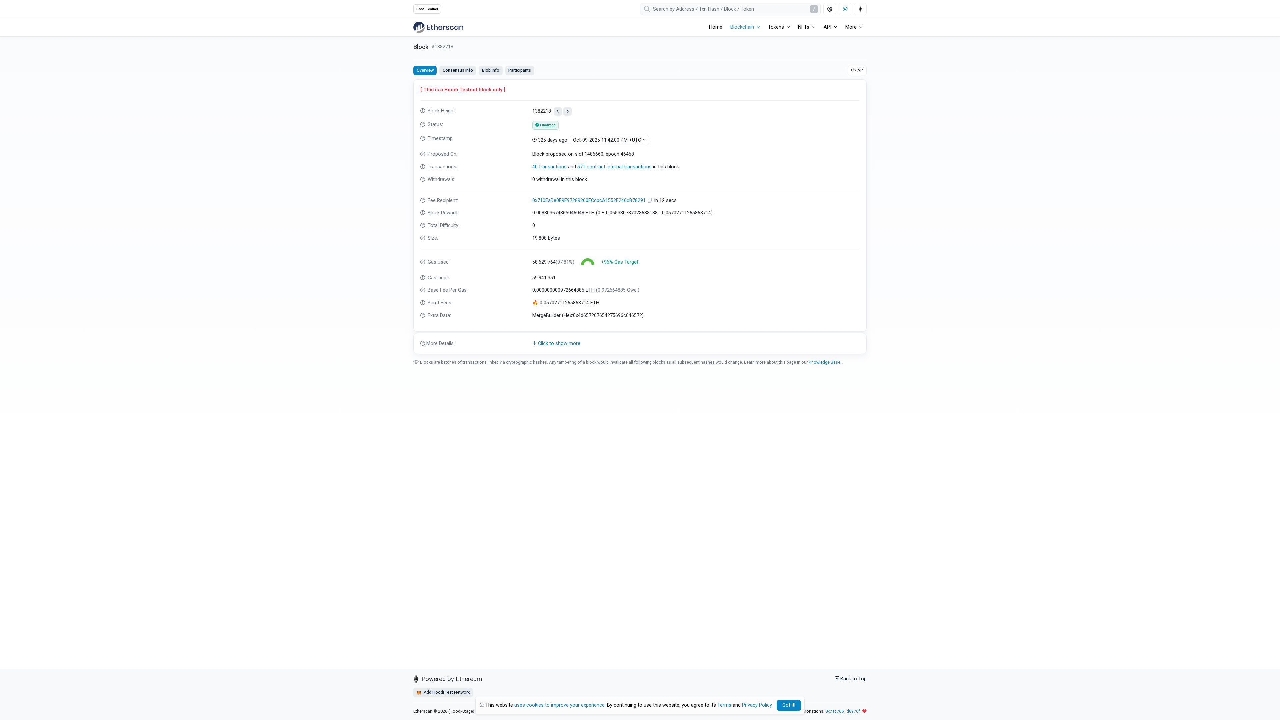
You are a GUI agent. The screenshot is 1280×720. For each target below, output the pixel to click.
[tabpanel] (640, 216)
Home (715, 27)
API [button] (827, 27)
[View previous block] (558, 111)
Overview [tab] (425, 70)
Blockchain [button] (742, 27)
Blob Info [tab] (490, 70)
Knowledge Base (824, 362)
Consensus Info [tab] (458, 70)
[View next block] (567, 111)
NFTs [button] (803, 27)
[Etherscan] (438, 27)
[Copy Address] (650, 200)
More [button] (851, 27)
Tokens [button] (776, 27)
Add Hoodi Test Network (446, 692)
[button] (640, 343)
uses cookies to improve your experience (559, 705)
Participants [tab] (519, 70)
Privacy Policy (757, 705)
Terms (724, 705)
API (860, 70)
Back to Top (853, 679)
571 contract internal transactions (614, 167)
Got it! (788, 705)
